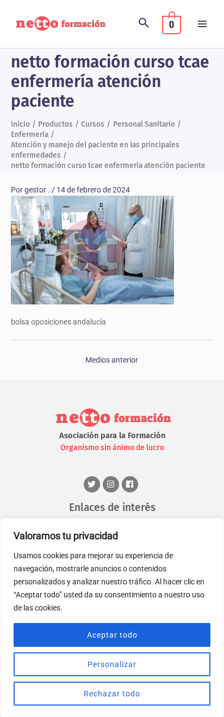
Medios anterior (111, 360)
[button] (144, 24)
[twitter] (93, 484)
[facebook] (131, 484)
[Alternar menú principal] (202, 24)
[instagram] (112, 484)
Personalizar (112, 664)
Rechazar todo (112, 693)
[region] (112, 617)
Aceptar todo (112, 635)
